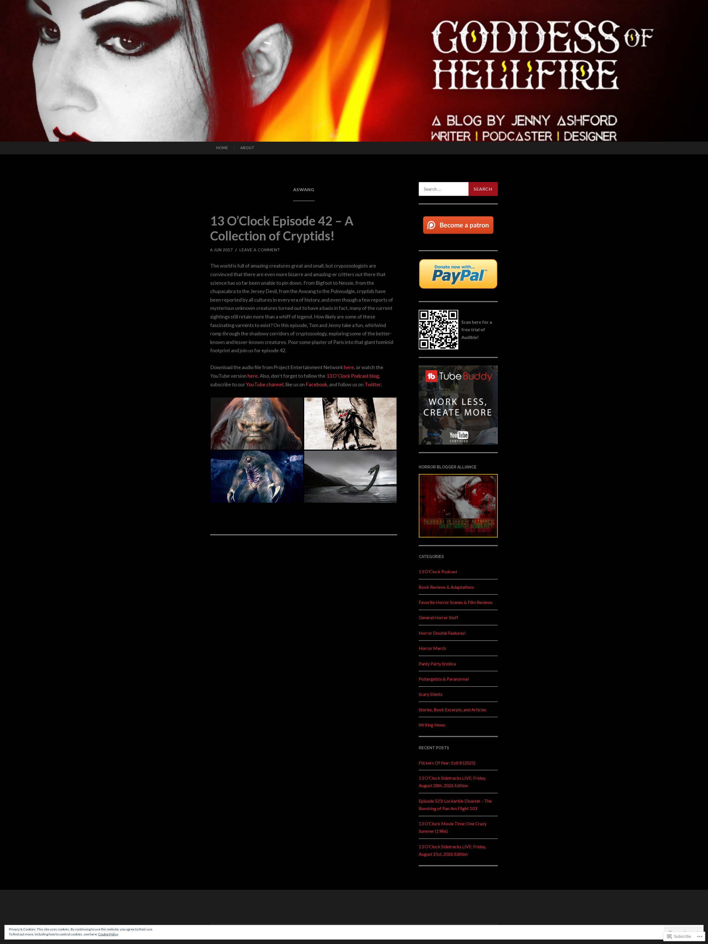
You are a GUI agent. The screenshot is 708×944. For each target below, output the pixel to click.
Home (222, 148)
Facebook (316, 384)
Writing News (432, 724)
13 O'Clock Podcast (438, 571)
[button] (257, 423)
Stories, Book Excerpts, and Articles (452, 709)
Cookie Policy (108, 934)
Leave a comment (260, 249)
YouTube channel (264, 384)
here (349, 367)
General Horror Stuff (438, 617)
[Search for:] (458, 189)
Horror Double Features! (442, 633)
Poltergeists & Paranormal (444, 678)
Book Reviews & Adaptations (446, 587)
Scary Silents (430, 694)
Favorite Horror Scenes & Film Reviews (456, 602)
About (247, 148)
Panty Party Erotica (437, 663)
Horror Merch (432, 648)
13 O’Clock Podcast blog (352, 376)
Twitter (373, 384)
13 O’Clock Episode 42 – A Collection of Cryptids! (281, 228)
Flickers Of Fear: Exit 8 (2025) (447, 762)
